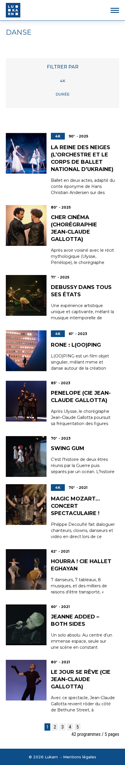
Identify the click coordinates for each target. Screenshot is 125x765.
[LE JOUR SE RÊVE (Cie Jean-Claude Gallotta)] (26, 680)
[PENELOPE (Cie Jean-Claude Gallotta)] (26, 401)
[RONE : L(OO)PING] (26, 350)
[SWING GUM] (26, 456)
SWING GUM (67, 448)
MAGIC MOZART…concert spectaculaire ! (75, 506)
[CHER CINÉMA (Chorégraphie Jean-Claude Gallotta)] (26, 225)
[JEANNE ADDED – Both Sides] (26, 624)
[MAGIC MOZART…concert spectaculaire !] (26, 504)
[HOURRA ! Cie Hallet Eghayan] (26, 569)
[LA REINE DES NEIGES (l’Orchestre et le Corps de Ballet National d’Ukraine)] (26, 153)
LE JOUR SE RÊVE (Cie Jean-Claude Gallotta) (80, 679)
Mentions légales (79, 757)
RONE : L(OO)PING (76, 345)
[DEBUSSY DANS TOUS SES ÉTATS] (26, 295)
